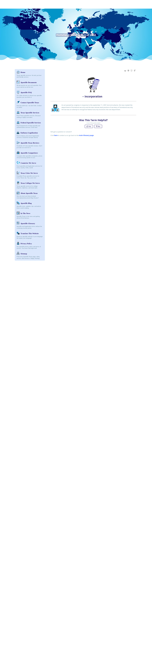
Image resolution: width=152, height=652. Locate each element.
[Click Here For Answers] (44, 6)
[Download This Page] (131, 70)
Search (141, 8)
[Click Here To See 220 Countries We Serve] (96, 6)
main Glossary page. (86, 135)
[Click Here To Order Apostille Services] (65, 6)
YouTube (114, 8)
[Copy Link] (134, 70)
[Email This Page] (125, 70)
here (55, 135)
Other (119, 8)
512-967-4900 (136, 3)
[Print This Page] (128, 70)
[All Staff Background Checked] (32, 6)
